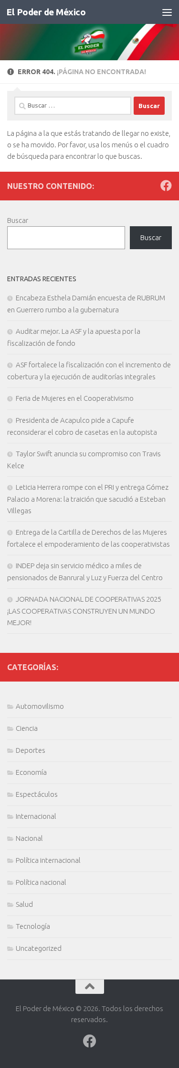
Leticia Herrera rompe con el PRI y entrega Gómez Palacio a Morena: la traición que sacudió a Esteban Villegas (87, 499)
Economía (31, 772)
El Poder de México (45, 12)
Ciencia (27, 728)
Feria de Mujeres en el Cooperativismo (75, 398)
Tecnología (33, 926)
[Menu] (167, 12)
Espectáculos (37, 794)
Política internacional (48, 860)
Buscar (17, 220)
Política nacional (41, 882)
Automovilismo (40, 706)
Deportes (30, 750)
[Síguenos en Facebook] (166, 185)
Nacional (29, 838)
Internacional (36, 816)
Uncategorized (39, 948)
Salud (24, 904)
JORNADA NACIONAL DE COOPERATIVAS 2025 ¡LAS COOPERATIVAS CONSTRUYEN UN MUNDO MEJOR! (84, 611)
